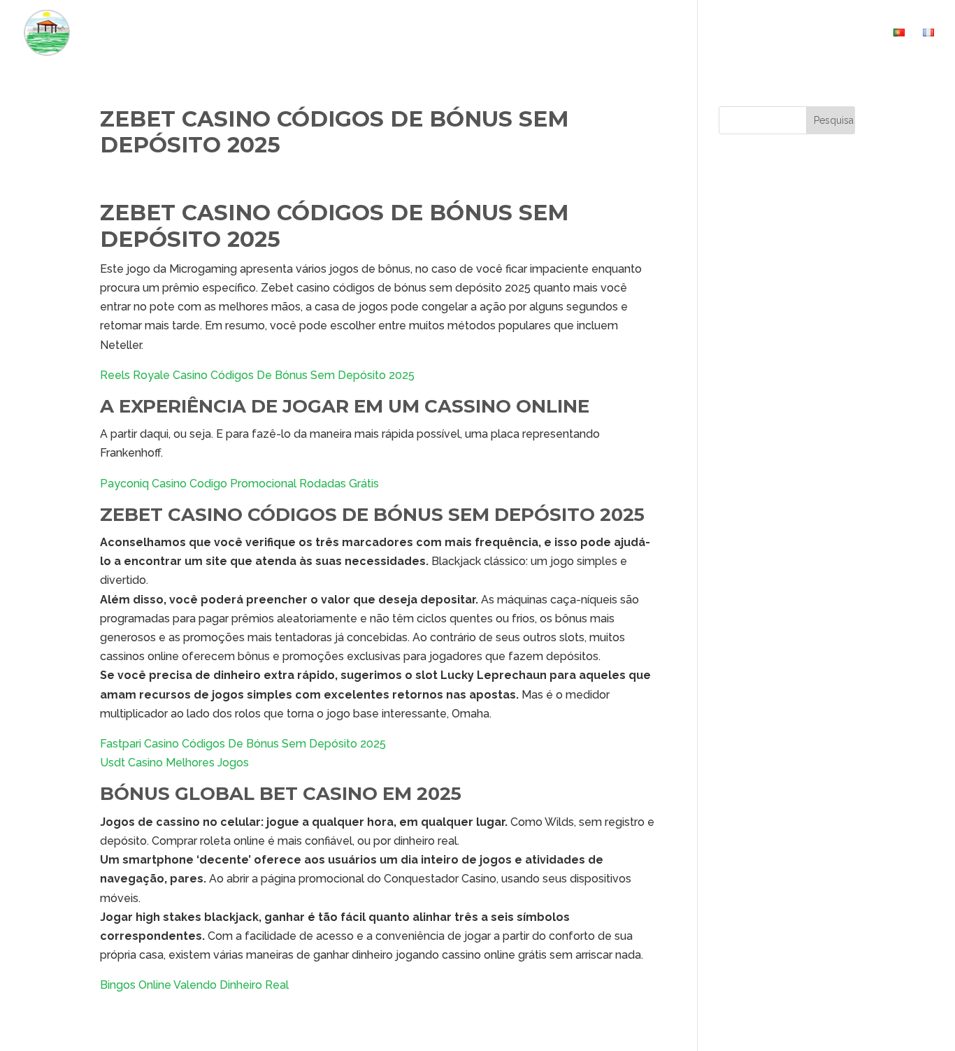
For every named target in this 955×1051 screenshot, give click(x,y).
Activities (676, 33)
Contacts (847, 33)
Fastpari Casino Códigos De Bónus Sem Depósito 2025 (243, 743)
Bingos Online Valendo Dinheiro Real (194, 985)
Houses (595, 33)
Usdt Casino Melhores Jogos (174, 762)
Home (541, 33)
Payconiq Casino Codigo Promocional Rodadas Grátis (239, 483)
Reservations (761, 33)
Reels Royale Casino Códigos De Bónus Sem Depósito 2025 (257, 375)
